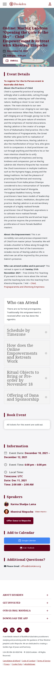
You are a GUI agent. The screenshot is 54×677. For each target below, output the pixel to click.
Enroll (14, 60)
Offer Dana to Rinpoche (19, 520)
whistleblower (29, 664)
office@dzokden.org (31, 566)
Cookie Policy (17, 664)
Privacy (7, 664)
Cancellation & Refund (11, 661)
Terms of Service (43, 661)
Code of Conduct (28, 661)
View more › (41, 511)
